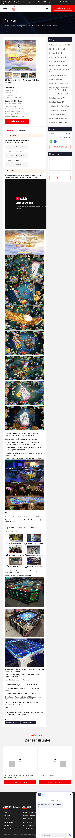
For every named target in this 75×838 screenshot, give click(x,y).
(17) (58, 110)
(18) (59, 83)
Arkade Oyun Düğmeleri (30, 829)
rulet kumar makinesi (12, 722)
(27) (58, 118)
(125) (59, 45)
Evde (4, 25)
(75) (57, 98)
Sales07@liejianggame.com (47, 2)
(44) (55, 53)
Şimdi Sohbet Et (60, 147)
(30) (58, 89)
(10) (59, 94)
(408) (58, 122)
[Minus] (70, 794)
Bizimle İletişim (8, 822)
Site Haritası (7, 825)
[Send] (70, 835)
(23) (57, 49)
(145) (57, 57)
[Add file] (39, 835)
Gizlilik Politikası (8, 829)
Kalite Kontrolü (8, 819)
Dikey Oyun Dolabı (28, 825)
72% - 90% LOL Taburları (12, 775)
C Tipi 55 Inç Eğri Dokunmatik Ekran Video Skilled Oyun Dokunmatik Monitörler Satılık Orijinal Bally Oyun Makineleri (52, 776)
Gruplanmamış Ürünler (20, 25)
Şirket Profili (7, 812)
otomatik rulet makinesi (28, 722)
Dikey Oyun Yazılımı (29, 822)
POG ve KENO (27, 819)
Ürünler (9, 25)
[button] (34, 74)
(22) (59, 106)
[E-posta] (55, 141)
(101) (59, 70)
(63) (57, 61)
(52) (58, 65)
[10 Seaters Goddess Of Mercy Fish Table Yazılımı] (20, 55)
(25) (56, 102)
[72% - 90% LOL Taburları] (20, 760)
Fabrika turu (7, 815)
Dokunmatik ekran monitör (31, 812)
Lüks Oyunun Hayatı (29, 815)
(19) (56, 79)
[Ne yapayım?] (51, 142)
